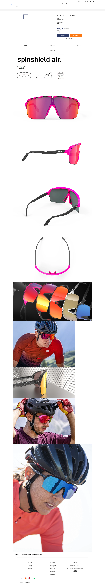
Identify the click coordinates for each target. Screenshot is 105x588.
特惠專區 (16, 6)
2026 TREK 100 (18, 3)
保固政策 (52, 566)
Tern (29, 3)
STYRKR (45, 3)
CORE (39, 3)
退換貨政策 (52, 571)
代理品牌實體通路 (52, 565)
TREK (24, 3)
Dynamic (34, 3)
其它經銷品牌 (60, 3)
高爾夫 (66, 3)
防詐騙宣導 (52, 574)
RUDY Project (22, 10)
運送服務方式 (52, 568)
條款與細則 (52, 573)
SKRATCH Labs (52, 3)
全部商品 (12, 10)
